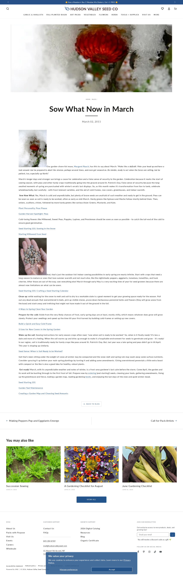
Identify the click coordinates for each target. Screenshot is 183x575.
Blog (94, 99)
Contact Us (48, 528)
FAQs (45, 532)
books (88, 376)
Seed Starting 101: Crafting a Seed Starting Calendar (43, 290)
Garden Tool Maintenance (31, 387)
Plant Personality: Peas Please (33, 208)
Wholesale (11, 548)
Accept (112, 569)
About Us (10, 528)
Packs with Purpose (15, 532)
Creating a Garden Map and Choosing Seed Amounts (43, 393)
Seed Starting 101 (27, 382)
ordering (92, 373)
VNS (16, 569)
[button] (7, 8)
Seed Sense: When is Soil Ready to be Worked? (41, 351)
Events (9, 540)
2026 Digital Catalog (90, 528)
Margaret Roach (81, 166)
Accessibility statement (14, 566)
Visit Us (10, 536)
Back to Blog (93, 404)
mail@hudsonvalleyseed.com (55, 546)
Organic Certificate (90, 540)
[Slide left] (8, 2)
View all (91, 499)
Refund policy (30, 566)
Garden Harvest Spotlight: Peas (33, 213)
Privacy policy (43, 566)
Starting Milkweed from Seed (32, 234)
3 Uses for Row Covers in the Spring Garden (39, 329)
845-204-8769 (49, 541)
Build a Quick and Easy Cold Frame (35, 323)
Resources (85, 532)
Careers (9, 544)
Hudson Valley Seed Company (38, 569)
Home (88, 99)
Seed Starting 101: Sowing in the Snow (37, 228)
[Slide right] (175, 2)
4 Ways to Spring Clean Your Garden (36, 309)
